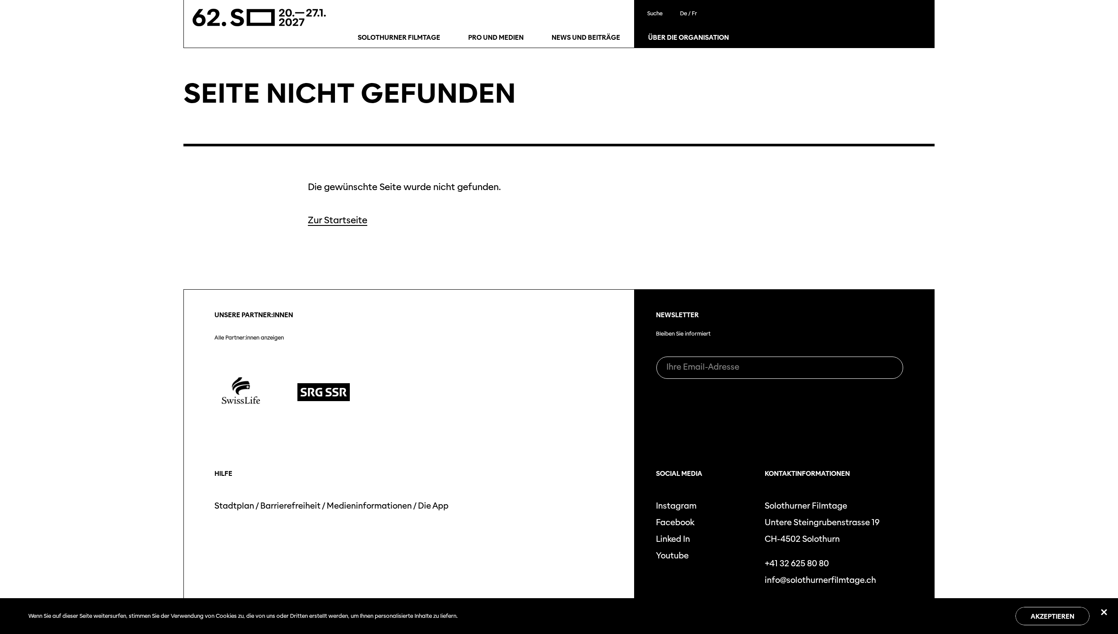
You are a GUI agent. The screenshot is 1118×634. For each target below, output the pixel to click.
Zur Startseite (337, 220)
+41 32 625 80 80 (797, 563)
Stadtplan (234, 506)
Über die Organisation (688, 38)
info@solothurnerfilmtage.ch (820, 580)
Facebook (675, 522)
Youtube (672, 556)
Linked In (673, 539)
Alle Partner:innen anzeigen (249, 338)
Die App (433, 506)
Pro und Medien (496, 38)
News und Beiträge (586, 38)
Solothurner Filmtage (399, 38)
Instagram (676, 506)
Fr (694, 13)
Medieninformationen (369, 506)
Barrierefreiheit (290, 506)
